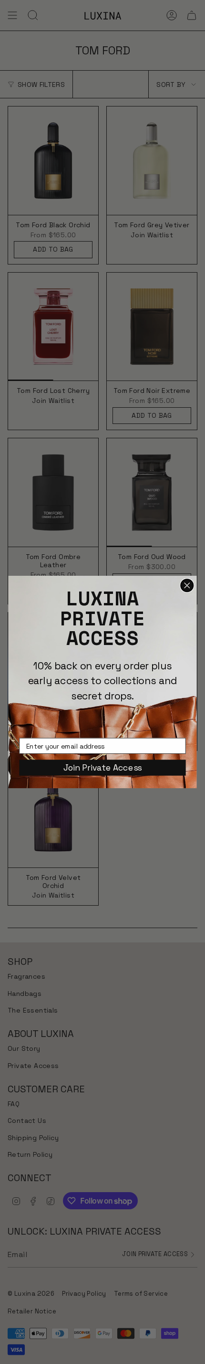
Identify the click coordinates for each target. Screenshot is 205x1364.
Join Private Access (102, 767)
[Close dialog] (187, 585)
